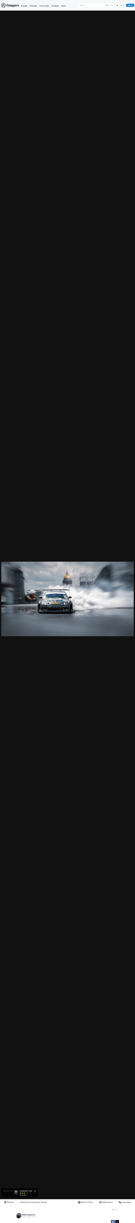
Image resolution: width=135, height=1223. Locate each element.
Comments (126, 1202)
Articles (24, 5)
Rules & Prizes (86, 1202)
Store (63, 5)
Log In (122, 5)
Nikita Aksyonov (28, 1214)
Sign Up (130, 5)
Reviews (33, 5)
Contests (55, 5)
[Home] (10, 5)
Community (44, 5)
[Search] (112, 5)
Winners (10, 1202)
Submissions (107, 1202)
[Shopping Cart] (117, 5)
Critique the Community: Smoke (33, 1202)
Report (115, 1209)
